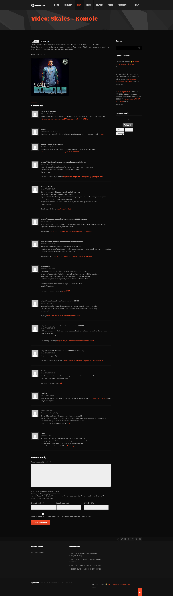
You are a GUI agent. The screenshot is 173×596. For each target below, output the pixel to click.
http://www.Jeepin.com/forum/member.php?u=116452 (62, 326)
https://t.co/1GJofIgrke (124, 81)
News (79, 5)
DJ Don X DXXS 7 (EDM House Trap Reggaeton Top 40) (87, 560)
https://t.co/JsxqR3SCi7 (132, 99)
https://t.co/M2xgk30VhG (125, 64)
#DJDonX (136, 62)
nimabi (43, 129)
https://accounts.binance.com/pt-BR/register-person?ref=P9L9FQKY (64, 119)
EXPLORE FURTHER (100, 398)
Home (56, 5)
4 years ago (119, 67)
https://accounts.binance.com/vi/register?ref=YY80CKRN (60, 152)
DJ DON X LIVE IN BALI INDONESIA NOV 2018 (86, 569)
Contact (135, 5)
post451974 (45, 266)
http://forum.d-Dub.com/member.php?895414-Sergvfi (62, 241)
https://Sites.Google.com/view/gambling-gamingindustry (63, 162)
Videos (110, 5)
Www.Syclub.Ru (47, 187)
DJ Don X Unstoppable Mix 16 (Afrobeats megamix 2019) (85, 554)
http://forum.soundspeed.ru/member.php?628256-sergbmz (64, 219)
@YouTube (120, 101)
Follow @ (128, 125)
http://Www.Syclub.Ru (64, 209)
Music (88, 5)
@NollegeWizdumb (124, 92)
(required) (41, 462)
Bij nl (70, 423)
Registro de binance (48, 111)
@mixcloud (132, 79)
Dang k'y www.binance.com (52, 144)
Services (99, 5)
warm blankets (46, 411)
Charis (43, 371)
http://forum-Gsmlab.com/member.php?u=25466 (60, 301)
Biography (68, 5)
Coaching (70, 446)
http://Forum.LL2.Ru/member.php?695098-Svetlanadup (62, 351)
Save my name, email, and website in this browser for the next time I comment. (61, 516)
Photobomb (122, 5)
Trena (43, 433)
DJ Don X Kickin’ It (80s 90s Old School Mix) (86, 565)
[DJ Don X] (38, 6)
